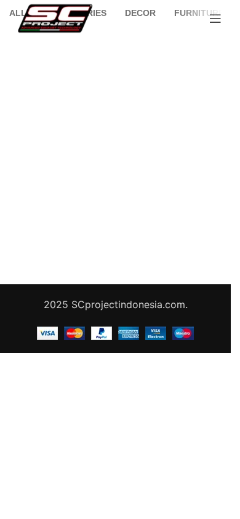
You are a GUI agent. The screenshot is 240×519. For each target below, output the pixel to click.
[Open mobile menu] (215, 18)
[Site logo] (55, 17)
